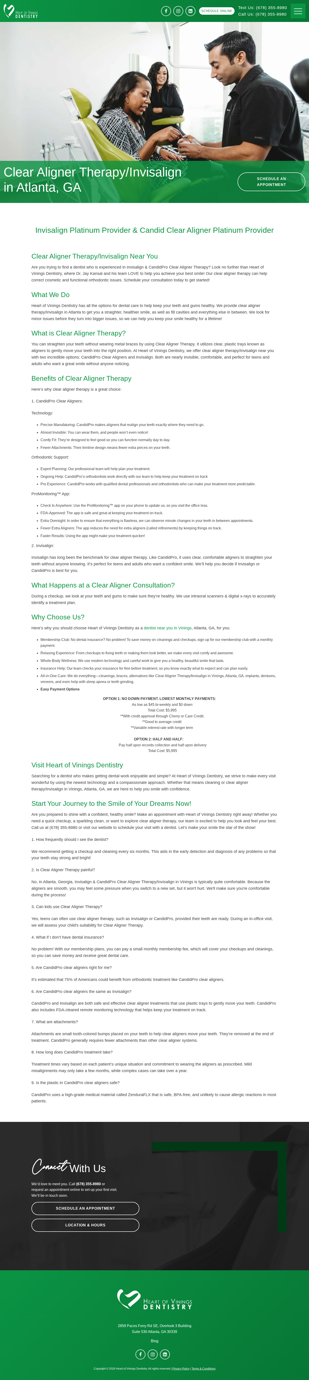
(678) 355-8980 (262, 14)
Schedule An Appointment (85, 1208)
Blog (154, 1341)
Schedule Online (216, 11)
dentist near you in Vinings (168, 628)
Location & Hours (85, 1225)
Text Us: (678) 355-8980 (262, 7)
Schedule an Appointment (271, 182)
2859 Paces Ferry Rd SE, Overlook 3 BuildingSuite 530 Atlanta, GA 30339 (154, 1329)
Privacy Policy (181, 1368)
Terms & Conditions (204, 1368)
